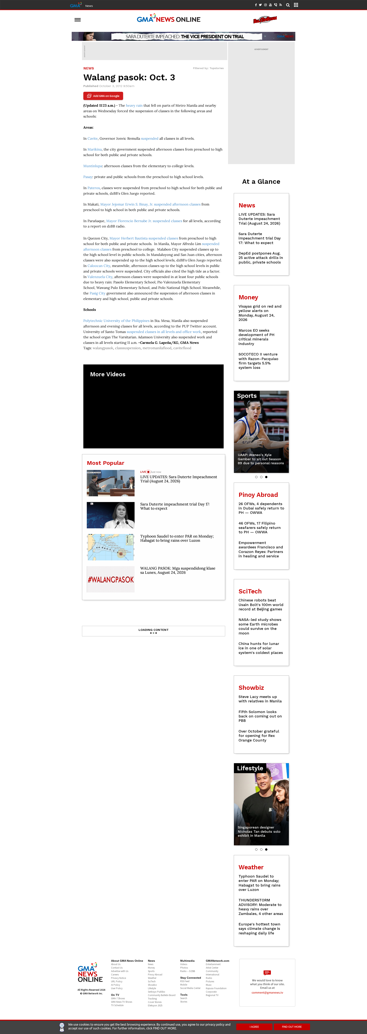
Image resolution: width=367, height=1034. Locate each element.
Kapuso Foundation (216, 988)
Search (183, 998)
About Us (115, 964)
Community (212, 971)
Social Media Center (190, 988)
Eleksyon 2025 (155, 1005)
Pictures (210, 981)
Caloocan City (99, 266)
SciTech (152, 981)
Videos (183, 964)
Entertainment (213, 964)
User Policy (117, 988)
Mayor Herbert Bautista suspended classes (144, 238)
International (212, 974)
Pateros (94, 188)
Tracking (152, 998)
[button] (256, 477)
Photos (184, 967)
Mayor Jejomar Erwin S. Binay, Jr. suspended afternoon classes (150, 204)
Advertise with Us (119, 971)
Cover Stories (155, 1002)
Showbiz (152, 984)
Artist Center (212, 967)
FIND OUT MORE (292, 1026)
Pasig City (98, 293)
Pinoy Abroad (155, 974)
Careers (115, 974)
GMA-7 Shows (118, 998)
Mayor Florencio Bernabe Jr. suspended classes (144, 221)
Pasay (87, 177)
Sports (151, 971)
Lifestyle (152, 988)
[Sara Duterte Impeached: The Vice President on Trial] (183, 36)
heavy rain (134, 105)
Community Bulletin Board (161, 995)
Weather (152, 978)
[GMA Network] (76, 4)
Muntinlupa (92, 166)
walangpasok (103, 348)
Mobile (183, 984)
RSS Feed (184, 981)
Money (151, 967)
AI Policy (115, 984)
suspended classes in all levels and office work (164, 332)
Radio (209, 978)
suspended (149, 138)
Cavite (93, 138)
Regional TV (212, 995)
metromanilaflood (157, 348)
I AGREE (254, 1026)
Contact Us (117, 967)
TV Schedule (117, 1005)
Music (209, 984)
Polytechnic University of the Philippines (116, 320)
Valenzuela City (100, 277)
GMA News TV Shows (121, 1001)
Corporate (211, 991)
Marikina (95, 149)
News (89, 6)
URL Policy (116, 981)
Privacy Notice (118, 978)
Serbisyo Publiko (156, 991)
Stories (183, 1001)
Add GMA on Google (103, 96)
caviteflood (182, 348)
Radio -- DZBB (187, 971)
